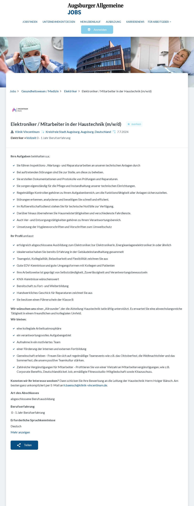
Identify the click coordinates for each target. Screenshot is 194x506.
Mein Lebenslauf (90, 21)
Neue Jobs (153, 78)
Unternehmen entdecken (59, 21)
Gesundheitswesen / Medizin (40, 91)
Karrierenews (135, 21)
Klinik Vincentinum (27, 131)
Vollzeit (31, 138)
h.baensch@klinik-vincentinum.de (85, 385)
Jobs (13, 91)
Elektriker (70, 91)
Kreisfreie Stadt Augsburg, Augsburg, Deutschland (78, 131)
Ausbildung (113, 21)
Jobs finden (30, 21)
